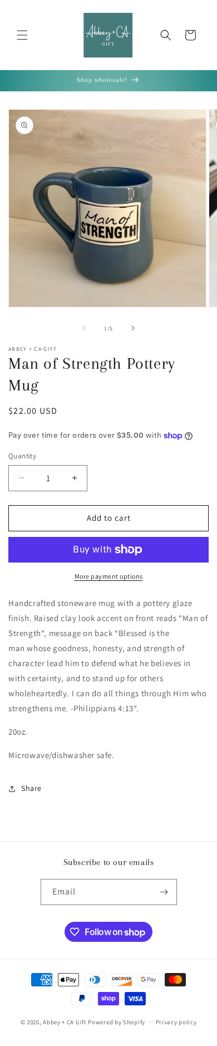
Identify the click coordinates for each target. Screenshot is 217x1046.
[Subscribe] (164, 892)
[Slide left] (84, 328)
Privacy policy (176, 1022)
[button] (22, 35)
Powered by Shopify (116, 1022)
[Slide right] (133, 328)
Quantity (22, 456)
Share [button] (31, 788)
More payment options (109, 576)
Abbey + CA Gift (65, 1022)
